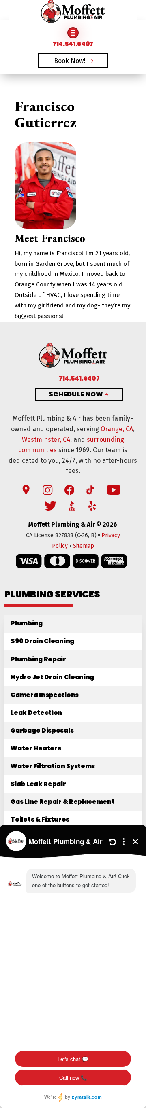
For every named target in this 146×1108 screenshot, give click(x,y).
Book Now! (69, 61)
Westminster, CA (46, 439)
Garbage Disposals (42, 730)
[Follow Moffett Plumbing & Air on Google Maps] (26, 490)
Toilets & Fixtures (40, 819)
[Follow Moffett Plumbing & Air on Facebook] (69, 490)
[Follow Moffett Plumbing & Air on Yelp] (92, 506)
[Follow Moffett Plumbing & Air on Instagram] (47, 490)
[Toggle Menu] (73, 33)
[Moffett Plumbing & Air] (73, 12)
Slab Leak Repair (38, 784)
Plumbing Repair (38, 659)
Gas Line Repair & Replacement (62, 801)
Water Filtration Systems (53, 766)
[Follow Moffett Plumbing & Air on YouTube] (114, 490)
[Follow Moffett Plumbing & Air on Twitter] (51, 506)
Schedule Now (76, 394)
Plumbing (27, 623)
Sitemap (83, 545)
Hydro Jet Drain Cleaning (52, 677)
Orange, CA (117, 429)
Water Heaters (36, 748)
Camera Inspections (45, 695)
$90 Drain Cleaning (42, 641)
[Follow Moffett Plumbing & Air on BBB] (72, 506)
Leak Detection (36, 712)
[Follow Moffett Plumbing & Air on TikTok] (90, 490)
